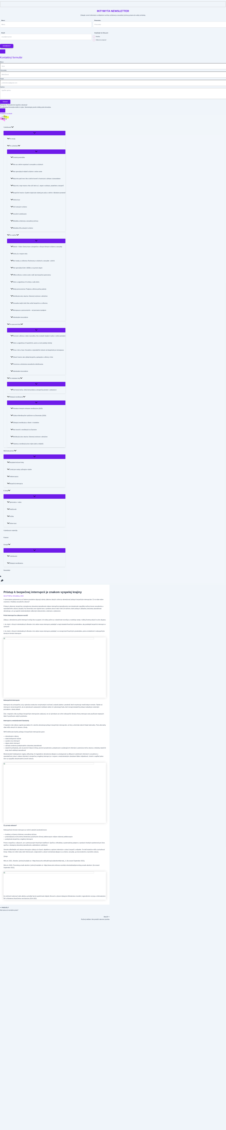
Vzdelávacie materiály (10, 530)
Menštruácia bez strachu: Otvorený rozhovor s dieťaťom (30, 296)
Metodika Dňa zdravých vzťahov (23, 228)
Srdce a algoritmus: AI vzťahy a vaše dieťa (26, 282)
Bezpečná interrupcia (16, 483)
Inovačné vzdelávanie (20, 214)
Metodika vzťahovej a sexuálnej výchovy (25, 221)
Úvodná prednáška (19, 157)
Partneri (6, 537)
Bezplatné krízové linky (16, 462)
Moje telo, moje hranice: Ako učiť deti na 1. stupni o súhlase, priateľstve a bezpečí (38, 185)
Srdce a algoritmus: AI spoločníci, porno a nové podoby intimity (32, 343)
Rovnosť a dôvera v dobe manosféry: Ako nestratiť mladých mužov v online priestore (39, 336)
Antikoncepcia (13, 476)
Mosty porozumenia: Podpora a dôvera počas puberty (29, 289)
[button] (12, 127)
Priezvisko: (97, 20)
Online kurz (16, 200)
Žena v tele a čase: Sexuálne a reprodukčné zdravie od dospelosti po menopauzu (38, 350)
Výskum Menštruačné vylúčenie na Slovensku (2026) (29, 415)
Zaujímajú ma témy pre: (101, 33)
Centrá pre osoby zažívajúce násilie (20, 469)
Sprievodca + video (15, 502)
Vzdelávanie (7, 127)
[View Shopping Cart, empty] (1, 581)
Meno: (3, 20)
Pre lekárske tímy (14, 378)
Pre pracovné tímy (15, 324)
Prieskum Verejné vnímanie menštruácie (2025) (28, 408)
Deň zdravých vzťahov (20, 207)
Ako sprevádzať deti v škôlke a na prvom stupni (27, 268)
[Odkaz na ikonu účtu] (0, 576)
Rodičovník (12, 509)
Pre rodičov (13, 235)
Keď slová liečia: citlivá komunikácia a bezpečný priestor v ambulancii (34, 390)
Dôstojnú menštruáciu (16, 563)
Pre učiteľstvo (13, 146)
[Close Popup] (2, 51)
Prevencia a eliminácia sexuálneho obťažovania (28, 364)
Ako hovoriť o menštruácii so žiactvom (25, 429)
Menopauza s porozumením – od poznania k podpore (29, 310)
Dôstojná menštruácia (16, 397)
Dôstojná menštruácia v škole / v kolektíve (26, 422)
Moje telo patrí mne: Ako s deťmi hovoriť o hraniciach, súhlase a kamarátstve (36, 178)
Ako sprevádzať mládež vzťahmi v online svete (27, 171)
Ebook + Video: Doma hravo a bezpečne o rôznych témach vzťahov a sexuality (37, 246)
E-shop (6, 490)
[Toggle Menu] (34, 133)
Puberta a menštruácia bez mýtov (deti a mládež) (28, 444)
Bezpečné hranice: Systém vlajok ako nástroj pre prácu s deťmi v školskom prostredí (39, 192)
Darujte (6, 544)
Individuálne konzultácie (20, 317)
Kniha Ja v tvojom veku (20, 253)
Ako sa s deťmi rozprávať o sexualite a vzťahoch (28, 164)
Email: (3, 33)
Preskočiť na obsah (6, 113)
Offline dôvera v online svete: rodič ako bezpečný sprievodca (32, 275)
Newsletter (7, 570)
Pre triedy (12, 139)
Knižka (11, 516)
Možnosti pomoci (9, 451)
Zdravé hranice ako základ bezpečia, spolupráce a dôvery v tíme (33, 357)
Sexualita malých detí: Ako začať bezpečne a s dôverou (30, 303)
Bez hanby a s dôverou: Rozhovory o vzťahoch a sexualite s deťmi (34, 261)
